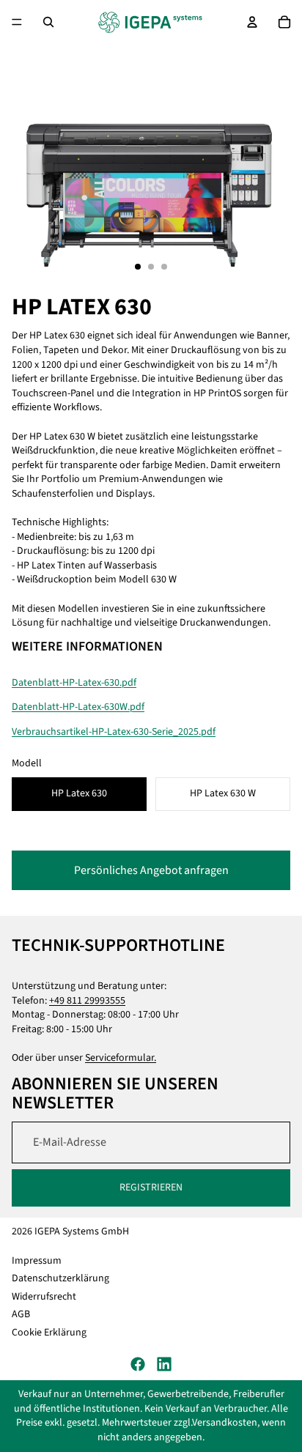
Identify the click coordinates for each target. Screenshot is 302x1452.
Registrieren (151, 1187)
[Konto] (252, 22)
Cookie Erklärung (49, 1332)
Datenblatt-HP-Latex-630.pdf (74, 683)
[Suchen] (48, 22)
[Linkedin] (164, 1364)
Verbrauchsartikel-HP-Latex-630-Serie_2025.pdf (114, 732)
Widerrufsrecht (44, 1296)
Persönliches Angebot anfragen (151, 870)
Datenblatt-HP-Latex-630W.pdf (78, 707)
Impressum (37, 1260)
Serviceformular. (120, 1058)
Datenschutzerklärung (60, 1279)
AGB (21, 1315)
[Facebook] (138, 1364)
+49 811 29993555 (87, 1000)
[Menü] (17, 22)
